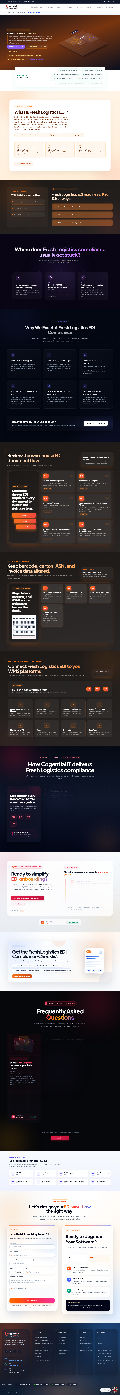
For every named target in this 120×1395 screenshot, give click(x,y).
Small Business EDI (64, 1350)
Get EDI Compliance (16, 46)
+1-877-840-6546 (14, 1365)
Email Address (14, 1251)
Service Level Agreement (91, 1392)
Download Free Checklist (37, 46)
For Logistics (62, 1343)
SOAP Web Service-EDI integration (44, 1343)
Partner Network (36, 7)
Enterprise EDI (63, 1347)
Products (79, 7)
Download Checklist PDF (22, 976)
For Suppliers (62, 1340)
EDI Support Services (85, 1343)
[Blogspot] (15, 1351)
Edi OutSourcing (84, 1347)
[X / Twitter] (10, 1351)
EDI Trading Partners (19, 12)
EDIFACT (100, 1343)
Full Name (12, 1243)
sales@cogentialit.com (15, 1360)
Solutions (69, 7)
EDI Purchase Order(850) (104, 1356)
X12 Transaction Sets (103, 1347)
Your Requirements (16, 1276)
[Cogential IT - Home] (11, 7)
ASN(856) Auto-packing (41, 1356)
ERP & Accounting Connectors (43, 1360)
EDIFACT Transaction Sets (105, 1350)
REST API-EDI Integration (41, 1340)
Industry (59, 7)
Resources (89, 7)
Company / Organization (21, 1260)
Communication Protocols (104, 1353)
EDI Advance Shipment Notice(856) (107, 1360)
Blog (99, 1337)
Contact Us (109, 7)
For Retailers (62, 1337)
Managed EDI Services (85, 1350)
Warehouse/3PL (63, 1353)
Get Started (108, 1)
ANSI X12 (100, 1340)
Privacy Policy (79, 1392)
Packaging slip (38, 1353)
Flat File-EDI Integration (41, 1347)
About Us (100, 7)
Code (11, 1268)
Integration (49, 7)
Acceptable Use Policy (106, 1392)
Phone (27, 1268)
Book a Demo (13, 51)
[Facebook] (19, 1351)
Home (8, 12)
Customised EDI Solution (41, 1337)
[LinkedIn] (6, 1351)
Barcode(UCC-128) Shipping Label (44, 1350)
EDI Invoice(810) (102, 1363)
